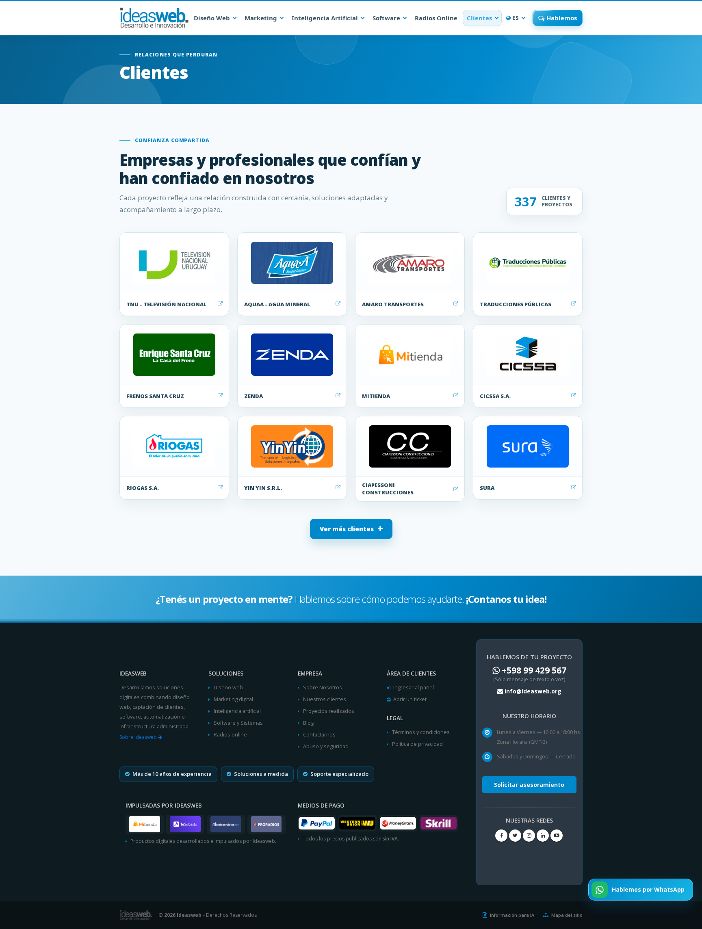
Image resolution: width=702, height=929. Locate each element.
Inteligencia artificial (237, 711)
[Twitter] (515, 835)
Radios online (230, 734)
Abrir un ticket (410, 699)
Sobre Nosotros (322, 687)
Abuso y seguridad (326, 746)
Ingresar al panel (413, 687)
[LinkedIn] (543, 835)
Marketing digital (233, 699)
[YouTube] (556, 835)
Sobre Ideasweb (138, 737)
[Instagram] (529, 835)
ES (515, 18)
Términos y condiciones (421, 732)
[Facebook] (501, 835)
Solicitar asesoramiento (529, 784)
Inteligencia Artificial (325, 18)
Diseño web (228, 687)
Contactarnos (319, 734)
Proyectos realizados (328, 711)
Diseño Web (212, 18)
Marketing (261, 18)
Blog (308, 722)
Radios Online (436, 18)
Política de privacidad (417, 744)
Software (386, 18)
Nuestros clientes (324, 699)
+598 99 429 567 (534, 670)
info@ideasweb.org (533, 691)
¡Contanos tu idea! (505, 599)
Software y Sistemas (238, 722)
